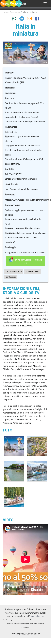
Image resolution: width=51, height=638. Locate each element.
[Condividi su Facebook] (37, 18)
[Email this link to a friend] (29, 18)
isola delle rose (37, 616)
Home (5, 12)
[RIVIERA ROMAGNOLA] (13, 5)
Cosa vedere (15, 12)
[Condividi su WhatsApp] (14, 18)
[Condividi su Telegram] (21, 18)
